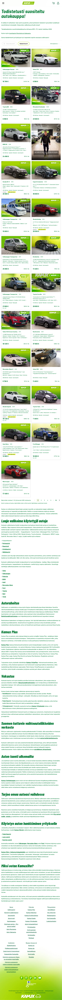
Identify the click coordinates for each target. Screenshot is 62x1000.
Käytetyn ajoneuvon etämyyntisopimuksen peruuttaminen (11, 969)
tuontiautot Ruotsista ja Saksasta (20, 33)
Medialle (31, 957)
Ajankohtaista (11, 945)
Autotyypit (11, 918)
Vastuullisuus (31, 951)
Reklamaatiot (51, 915)
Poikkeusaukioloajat (11, 948)
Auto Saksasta (11, 932)
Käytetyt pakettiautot (11, 912)
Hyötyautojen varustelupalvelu (31, 931)
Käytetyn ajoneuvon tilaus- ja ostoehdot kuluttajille (11, 958)
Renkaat (31, 938)
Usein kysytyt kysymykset (11, 951)
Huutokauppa (11, 921)
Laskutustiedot (51, 921)
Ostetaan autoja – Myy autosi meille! (11, 925)
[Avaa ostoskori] (54, 3)
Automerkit (11, 915)
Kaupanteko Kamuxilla (11, 954)
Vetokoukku (31, 935)
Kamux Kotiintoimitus (31, 915)
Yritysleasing (31, 927)
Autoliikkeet (51, 910)
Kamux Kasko (31, 918)
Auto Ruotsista (11, 929)
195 (56, 500)
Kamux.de (31, 948)
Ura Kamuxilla (51, 918)
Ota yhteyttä (51, 912)
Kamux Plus (31, 910)
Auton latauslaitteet (31, 924)
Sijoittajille (31, 954)
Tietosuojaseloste (40, 992)
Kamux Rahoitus (31, 912)
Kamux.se (31, 945)
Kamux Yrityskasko (31, 921)
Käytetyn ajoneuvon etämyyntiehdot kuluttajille (11, 963)
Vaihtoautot (11, 910)
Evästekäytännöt (29, 992)
